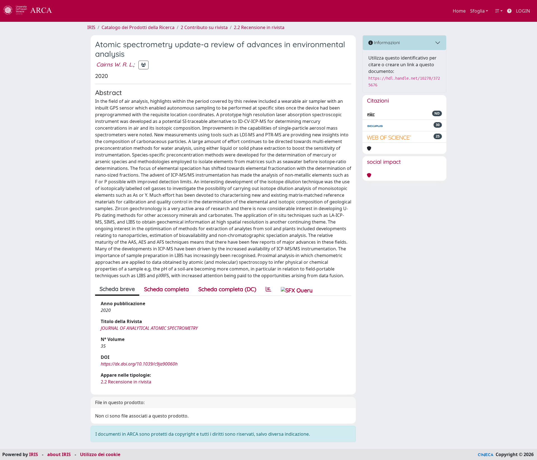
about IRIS (59, 454)
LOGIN (523, 11)
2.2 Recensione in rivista (259, 27)
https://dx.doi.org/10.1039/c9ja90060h (139, 364)
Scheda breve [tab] (117, 288)
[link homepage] (30, 10)
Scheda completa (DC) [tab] (227, 289)
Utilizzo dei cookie (100, 454)
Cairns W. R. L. (114, 64)
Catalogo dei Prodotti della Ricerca (138, 27)
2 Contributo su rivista (204, 27)
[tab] (268, 289)
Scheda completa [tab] (166, 289)
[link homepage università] (67, 10)
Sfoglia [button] (477, 11)
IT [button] (497, 11)
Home (459, 11)
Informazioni (386, 42)
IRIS (91, 27)
